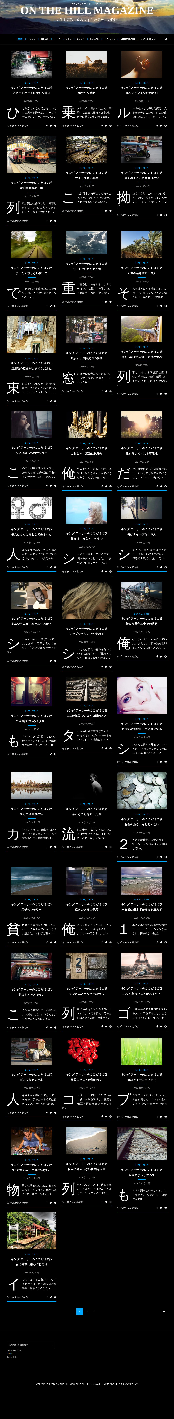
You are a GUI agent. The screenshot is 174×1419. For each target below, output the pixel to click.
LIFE (68, 38)
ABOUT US (115, 1384)
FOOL (31, 38)
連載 (20, 38)
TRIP (57, 38)
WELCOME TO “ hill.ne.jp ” (87, 4)
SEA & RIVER (149, 38)
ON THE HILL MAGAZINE (87, 10)
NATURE (110, 38)
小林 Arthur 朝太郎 (19, 125)
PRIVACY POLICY (129, 1384)
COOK (80, 38)
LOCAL (94, 38)
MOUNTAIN (128, 38)
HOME (105, 1384)
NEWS (45, 38)
